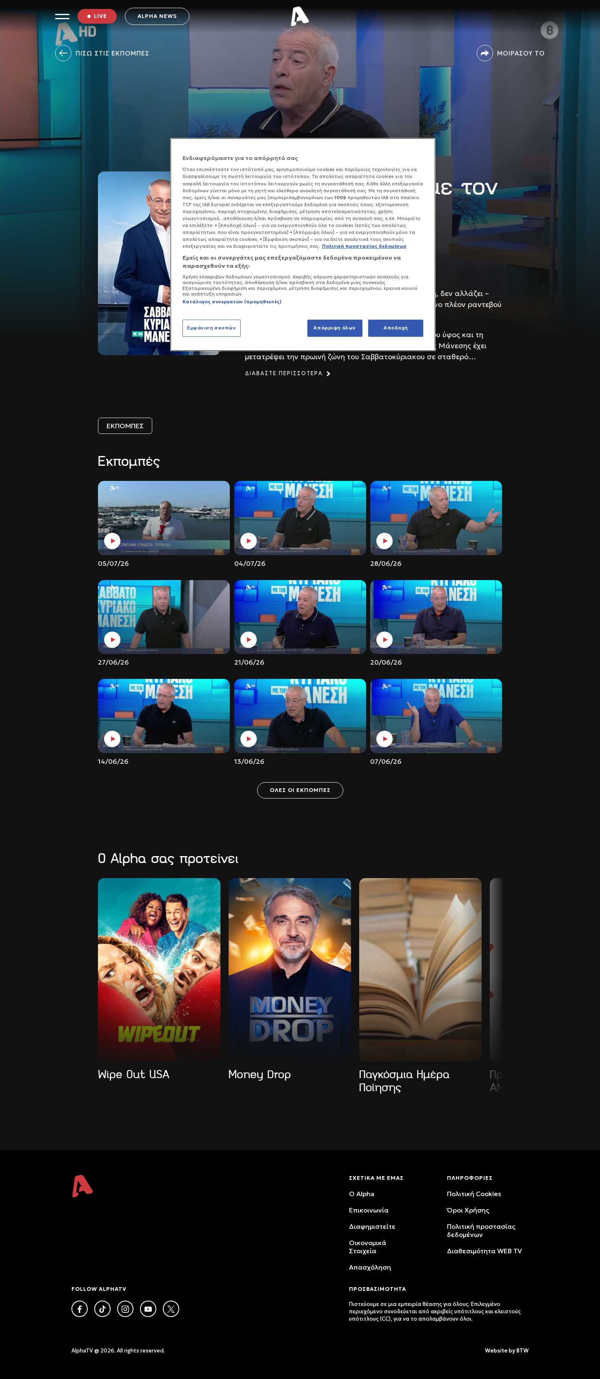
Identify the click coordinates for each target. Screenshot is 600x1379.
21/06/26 (249, 662)
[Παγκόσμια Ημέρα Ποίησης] (420, 970)
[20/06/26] (436, 617)
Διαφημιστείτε (372, 1226)
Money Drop (260, 1074)
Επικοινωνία (369, 1210)
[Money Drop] (290, 970)
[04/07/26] (300, 518)
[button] (98, 971)
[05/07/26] (164, 518)
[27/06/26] (164, 617)
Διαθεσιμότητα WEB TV (484, 1251)
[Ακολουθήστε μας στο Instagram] (125, 1309)
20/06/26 (386, 662)
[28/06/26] (436, 518)
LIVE (100, 16)
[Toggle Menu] (62, 16)
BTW (522, 1350)
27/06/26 (113, 662)
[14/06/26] (164, 716)
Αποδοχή (396, 328)
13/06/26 (249, 761)
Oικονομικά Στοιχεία (367, 1247)
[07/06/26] (436, 716)
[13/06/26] (300, 716)
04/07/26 (250, 563)
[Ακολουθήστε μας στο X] (171, 1309)
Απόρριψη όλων (334, 328)
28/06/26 (386, 563)
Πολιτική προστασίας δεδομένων (481, 1230)
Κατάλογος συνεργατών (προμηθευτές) (232, 302)
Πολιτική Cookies (474, 1194)
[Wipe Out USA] (159, 970)
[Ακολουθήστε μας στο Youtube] (148, 1309)
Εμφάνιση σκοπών (211, 328)
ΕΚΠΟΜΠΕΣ (125, 426)
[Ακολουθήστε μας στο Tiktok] (102, 1309)
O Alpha (361, 1194)
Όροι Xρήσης (468, 1210)
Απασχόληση (370, 1267)
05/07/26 (113, 563)
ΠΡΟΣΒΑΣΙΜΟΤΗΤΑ (377, 1289)
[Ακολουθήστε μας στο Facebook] (79, 1309)
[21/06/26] (300, 617)
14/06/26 (113, 761)
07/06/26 (386, 761)
